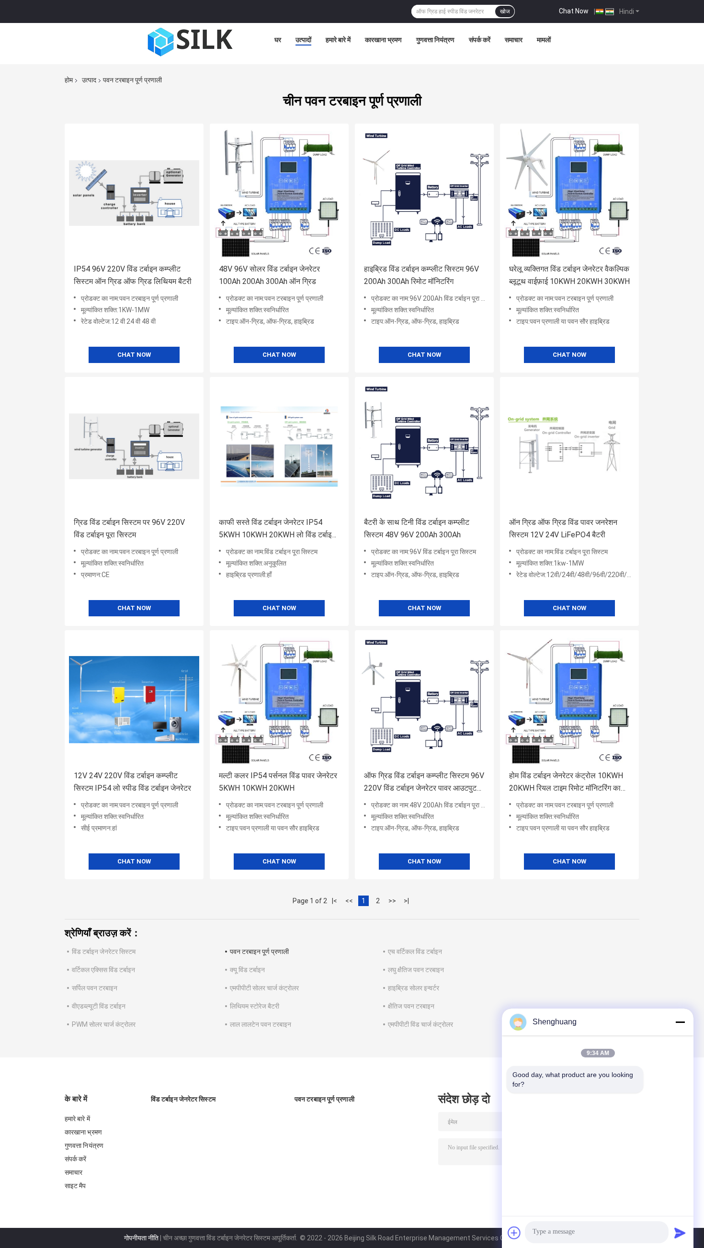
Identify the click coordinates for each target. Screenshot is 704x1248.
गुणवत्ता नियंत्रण (435, 40)
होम (69, 80)
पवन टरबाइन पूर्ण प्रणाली (259, 951)
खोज (505, 11)
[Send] (680, 1232)
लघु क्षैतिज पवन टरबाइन (416, 970)
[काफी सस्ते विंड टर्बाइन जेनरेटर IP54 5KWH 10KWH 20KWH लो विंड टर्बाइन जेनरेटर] (279, 446)
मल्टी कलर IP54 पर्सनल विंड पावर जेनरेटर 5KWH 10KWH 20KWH (278, 782)
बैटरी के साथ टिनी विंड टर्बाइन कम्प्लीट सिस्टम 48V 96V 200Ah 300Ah (416, 528)
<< (349, 901)
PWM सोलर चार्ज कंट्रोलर (104, 1024)
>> (392, 901)
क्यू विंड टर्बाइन (247, 970)
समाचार (513, 40)
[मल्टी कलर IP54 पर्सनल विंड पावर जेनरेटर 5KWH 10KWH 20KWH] (279, 700)
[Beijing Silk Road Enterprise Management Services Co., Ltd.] (191, 42)
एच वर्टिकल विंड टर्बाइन (415, 951)
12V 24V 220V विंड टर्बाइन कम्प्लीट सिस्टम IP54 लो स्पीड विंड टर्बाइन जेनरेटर (132, 782)
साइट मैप (75, 1186)
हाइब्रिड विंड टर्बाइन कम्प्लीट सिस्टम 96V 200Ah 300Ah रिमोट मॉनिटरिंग (421, 275)
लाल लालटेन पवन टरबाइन (260, 1024)
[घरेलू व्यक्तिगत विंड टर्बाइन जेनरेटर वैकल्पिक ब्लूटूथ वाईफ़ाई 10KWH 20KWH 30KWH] (569, 193)
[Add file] (514, 1232)
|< (334, 901)
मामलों (544, 40)
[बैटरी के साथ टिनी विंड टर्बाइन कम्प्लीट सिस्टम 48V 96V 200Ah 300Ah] (424, 446)
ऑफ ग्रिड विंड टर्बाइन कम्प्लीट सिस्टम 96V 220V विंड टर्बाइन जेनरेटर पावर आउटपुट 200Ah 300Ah (424, 782)
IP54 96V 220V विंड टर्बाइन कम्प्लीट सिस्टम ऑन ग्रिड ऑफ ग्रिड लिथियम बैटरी (133, 275)
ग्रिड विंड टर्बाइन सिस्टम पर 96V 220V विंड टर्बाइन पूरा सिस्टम (129, 528)
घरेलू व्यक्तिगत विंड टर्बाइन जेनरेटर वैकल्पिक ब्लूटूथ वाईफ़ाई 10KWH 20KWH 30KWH (569, 275)
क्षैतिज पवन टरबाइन (411, 1006)
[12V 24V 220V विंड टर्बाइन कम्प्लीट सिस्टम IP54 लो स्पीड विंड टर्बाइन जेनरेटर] (134, 700)
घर (277, 40)
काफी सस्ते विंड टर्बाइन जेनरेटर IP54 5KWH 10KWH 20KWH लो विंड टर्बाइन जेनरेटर (277, 529)
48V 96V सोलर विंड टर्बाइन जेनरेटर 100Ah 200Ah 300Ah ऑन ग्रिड (269, 275)
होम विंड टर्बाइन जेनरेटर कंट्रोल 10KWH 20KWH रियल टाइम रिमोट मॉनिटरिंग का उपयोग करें (566, 782)
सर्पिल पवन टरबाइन (94, 988)
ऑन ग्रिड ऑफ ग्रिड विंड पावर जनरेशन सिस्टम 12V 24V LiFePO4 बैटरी (563, 528)
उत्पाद (89, 80)
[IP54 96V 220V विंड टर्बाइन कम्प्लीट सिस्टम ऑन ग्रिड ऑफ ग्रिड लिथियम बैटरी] (134, 193)
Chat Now (574, 11)
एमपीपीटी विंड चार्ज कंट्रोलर (420, 1024)
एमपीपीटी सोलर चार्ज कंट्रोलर (264, 988)
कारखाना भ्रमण (383, 40)
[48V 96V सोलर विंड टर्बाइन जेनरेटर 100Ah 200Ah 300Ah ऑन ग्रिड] (279, 193)
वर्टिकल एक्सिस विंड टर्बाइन (103, 970)
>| (406, 901)
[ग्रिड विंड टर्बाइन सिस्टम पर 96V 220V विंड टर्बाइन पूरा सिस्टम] (134, 446)
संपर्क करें (479, 40)
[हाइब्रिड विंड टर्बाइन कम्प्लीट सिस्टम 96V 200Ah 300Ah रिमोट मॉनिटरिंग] (424, 193)
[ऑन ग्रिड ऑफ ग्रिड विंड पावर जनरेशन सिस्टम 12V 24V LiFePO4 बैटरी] (569, 446)
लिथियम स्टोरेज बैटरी (254, 1006)
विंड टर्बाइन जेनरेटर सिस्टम (104, 951)
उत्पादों (303, 40)
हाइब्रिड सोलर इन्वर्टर (413, 988)
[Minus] (680, 1022)
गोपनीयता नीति (141, 1238)
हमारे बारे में (338, 40)
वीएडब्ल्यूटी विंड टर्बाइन (98, 1006)
